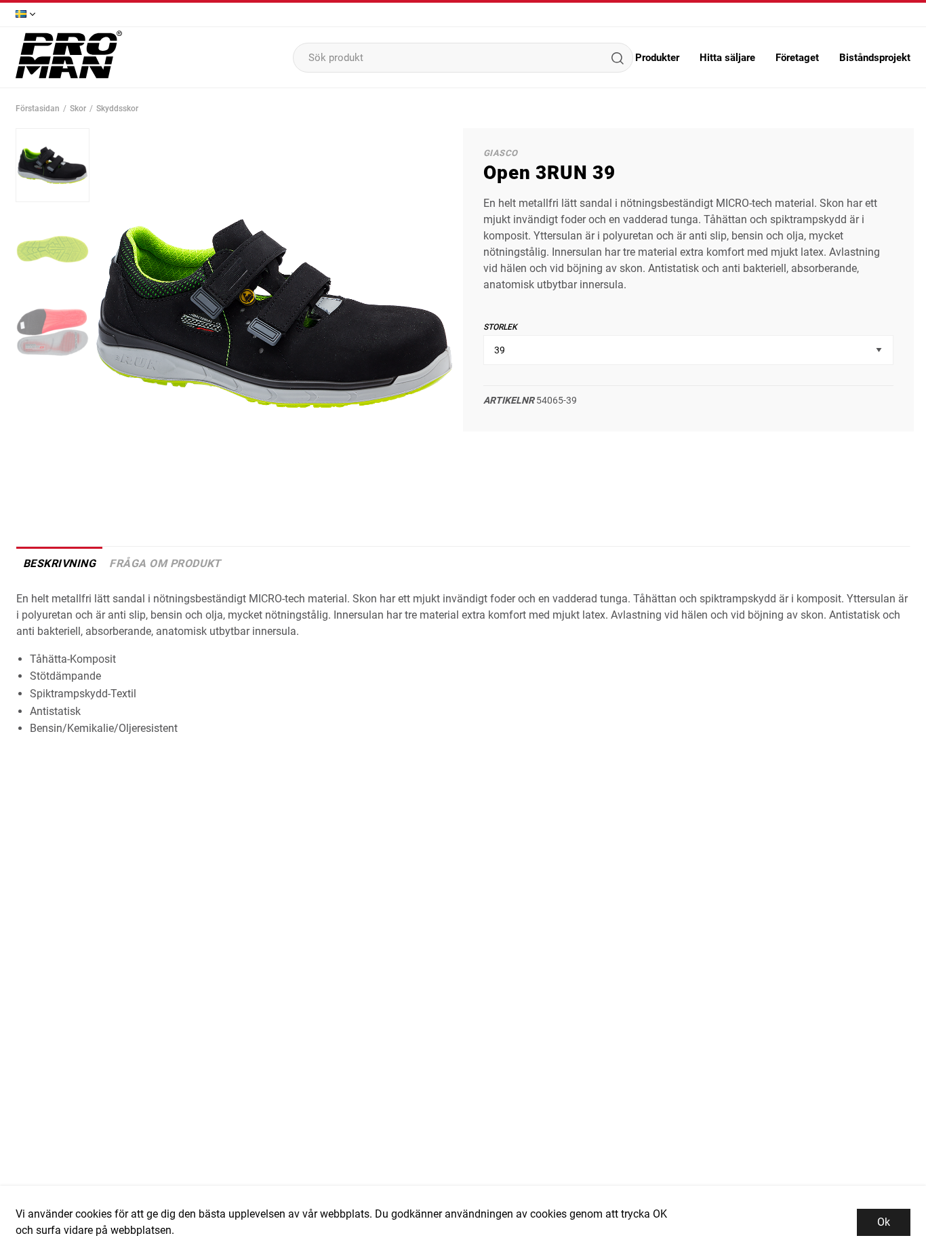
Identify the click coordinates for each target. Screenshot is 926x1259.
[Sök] (617, 58)
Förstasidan (38, 108)
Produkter (657, 58)
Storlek (500, 327)
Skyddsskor (117, 108)
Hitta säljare (727, 58)
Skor (78, 108)
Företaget (797, 58)
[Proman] (69, 77)
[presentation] (52, 165)
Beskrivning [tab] (59, 563)
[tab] (52, 165)
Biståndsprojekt (874, 58)
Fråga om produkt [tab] (165, 563)
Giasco (500, 153)
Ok (883, 1222)
